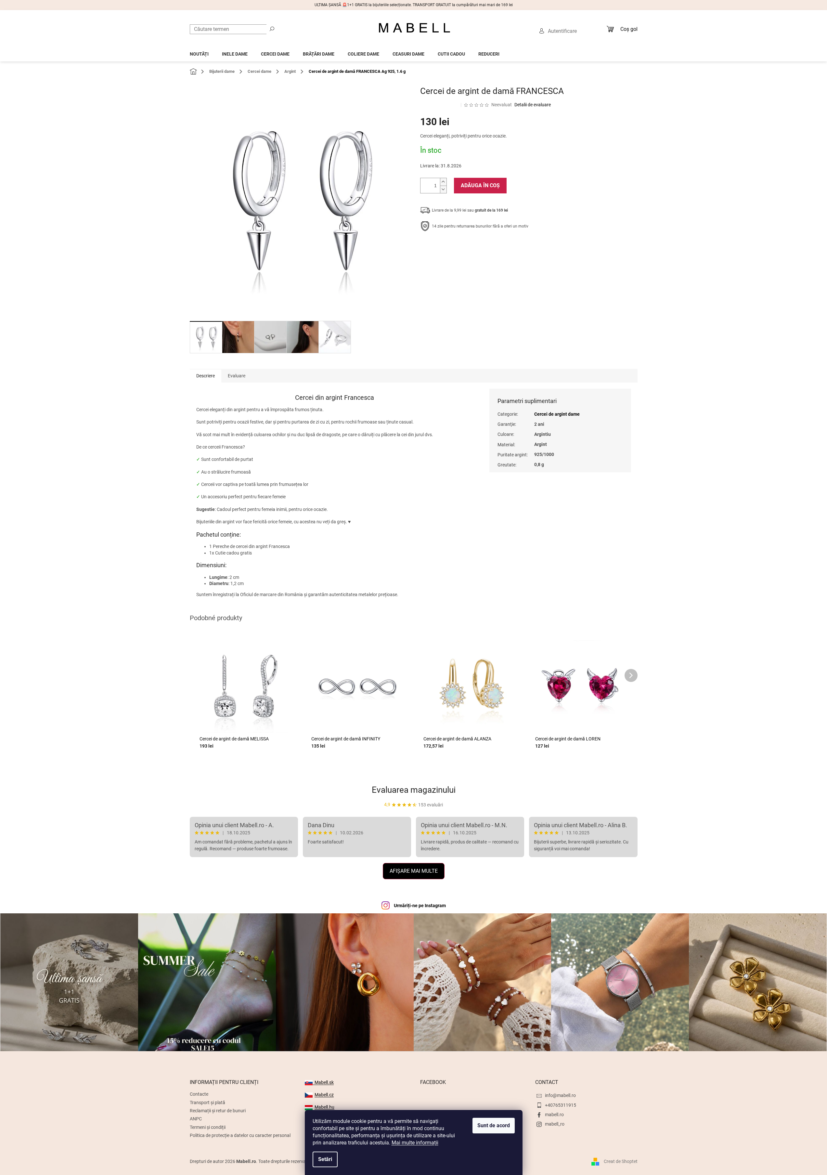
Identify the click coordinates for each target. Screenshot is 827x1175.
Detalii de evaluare (532, 104)
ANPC (196, 1118)
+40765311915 (560, 1105)
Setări (325, 1159)
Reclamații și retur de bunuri (218, 1110)
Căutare (272, 28)
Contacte (199, 1094)
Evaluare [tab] (236, 375)
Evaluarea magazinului (414, 790)
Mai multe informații (415, 1143)
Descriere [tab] (205, 375)
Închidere (467, 246)
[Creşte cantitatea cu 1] (443, 182)
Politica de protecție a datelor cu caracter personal (240, 1135)
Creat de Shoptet (621, 1161)
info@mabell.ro (560, 1095)
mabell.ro (554, 1114)
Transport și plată (207, 1102)
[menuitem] (199, 52)
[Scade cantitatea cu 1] (443, 189)
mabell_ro (554, 1124)
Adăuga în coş (480, 185)
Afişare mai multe (414, 871)
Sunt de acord (493, 1125)
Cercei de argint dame (557, 414)
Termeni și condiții (208, 1127)
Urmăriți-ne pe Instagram (420, 905)
